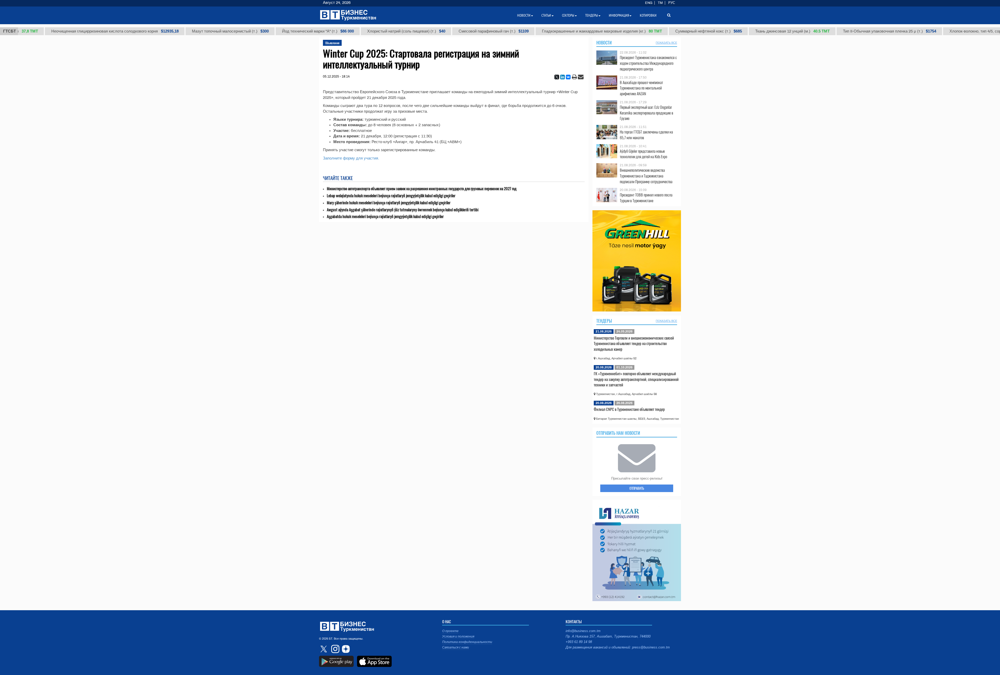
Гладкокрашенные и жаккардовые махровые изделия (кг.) (583, 31)
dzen (345, 649)
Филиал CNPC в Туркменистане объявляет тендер (629, 409)
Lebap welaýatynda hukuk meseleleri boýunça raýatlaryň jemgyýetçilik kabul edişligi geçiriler (391, 195)
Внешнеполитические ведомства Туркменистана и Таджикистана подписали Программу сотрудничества (646, 175)
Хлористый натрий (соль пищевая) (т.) (388, 31)
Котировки (648, 15)
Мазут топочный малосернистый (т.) (211, 31)
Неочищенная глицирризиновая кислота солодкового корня (96, 31)
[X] (556, 77)
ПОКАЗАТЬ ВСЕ (666, 42)
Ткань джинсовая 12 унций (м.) (774, 31)
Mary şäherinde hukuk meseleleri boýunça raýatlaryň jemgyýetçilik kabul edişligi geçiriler (389, 202)
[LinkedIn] (562, 77)
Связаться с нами (455, 647)
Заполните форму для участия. (351, 158)
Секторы (568, 15)
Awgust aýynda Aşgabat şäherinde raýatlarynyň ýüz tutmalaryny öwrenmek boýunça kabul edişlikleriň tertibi (402, 209)
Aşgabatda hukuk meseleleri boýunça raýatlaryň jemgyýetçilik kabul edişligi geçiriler (385, 216)
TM (660, 3)
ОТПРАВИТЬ (636, 488)
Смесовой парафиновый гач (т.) (475, 31)
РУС (671, 3)
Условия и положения (458, 636)
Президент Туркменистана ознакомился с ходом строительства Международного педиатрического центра (648, 63)
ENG (648, 3)
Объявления (332, 43)
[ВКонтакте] (568, 77)
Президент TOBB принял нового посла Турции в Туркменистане (646, 197)
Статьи (546, 15)
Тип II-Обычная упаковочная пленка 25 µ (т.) (871, 31)
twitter (324, 649)
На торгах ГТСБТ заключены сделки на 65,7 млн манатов (646, 134)
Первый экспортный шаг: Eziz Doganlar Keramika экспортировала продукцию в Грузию (646, 112)
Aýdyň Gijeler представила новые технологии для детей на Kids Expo (643, 154)
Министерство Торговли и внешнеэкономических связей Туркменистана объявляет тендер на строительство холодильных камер (634, 343)
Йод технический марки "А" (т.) (299, 31)
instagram (334, 649)
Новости (604, 43)
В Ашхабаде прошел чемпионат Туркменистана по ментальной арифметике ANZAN (641, 88)
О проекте (450, 631)
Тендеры (604, 321)
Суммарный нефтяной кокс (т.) (690, 31)
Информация (619, 15)
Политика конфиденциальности (467, 642)
